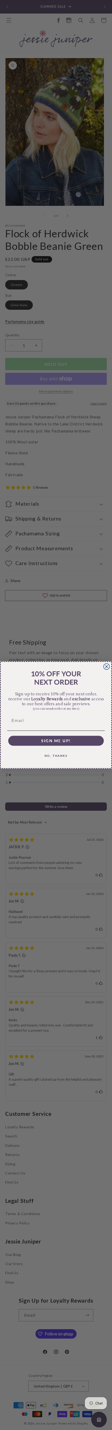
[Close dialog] (107, 667)
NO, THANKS (56, 755)
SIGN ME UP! (56, 740)
